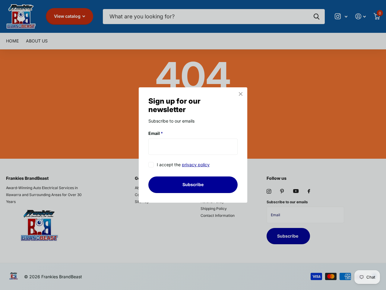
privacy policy (196, 164)
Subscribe (193, 184)
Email (155, 133)
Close (240, 94)
